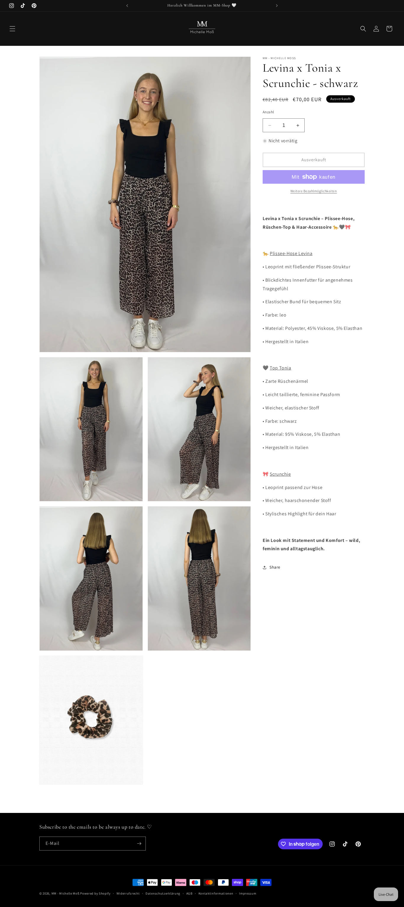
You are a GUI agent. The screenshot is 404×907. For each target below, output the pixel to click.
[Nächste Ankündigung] (276, 5)
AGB (189, 893)
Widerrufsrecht (128, 893)
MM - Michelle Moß (65, 893)
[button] (12, 28)
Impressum (247, 893)
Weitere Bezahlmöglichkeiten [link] (313, 191)
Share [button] (274, 567)
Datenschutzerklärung (163, 893)
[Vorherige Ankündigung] (127, 5)
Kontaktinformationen (215, 893)
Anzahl (268, 111)
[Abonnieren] (139, 843)
